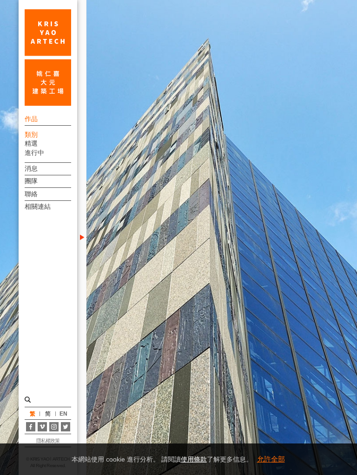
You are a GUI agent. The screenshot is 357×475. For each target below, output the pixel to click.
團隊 (31, 181)
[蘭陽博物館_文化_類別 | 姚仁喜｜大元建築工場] (48, 57)
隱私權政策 (48, 440)
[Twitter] (65, 426)
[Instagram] (54, 426)
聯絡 (31, 194)
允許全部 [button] (271, 459)
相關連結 (38, 206)
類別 (31, 134)
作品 (31, 118)
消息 (31, 168)
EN (63, 414)
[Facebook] (30, 426)
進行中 (34, 152)
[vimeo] (42, 426)
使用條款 (194, 459)
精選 (31, 143)
